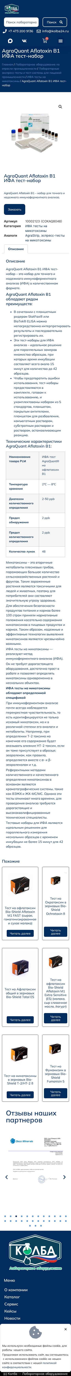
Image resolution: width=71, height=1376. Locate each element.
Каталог (12, 1296)
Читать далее (20, 933)
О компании (16, 1289)
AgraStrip (32, 235)
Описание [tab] (16, 249)
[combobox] (21, 22)
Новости (12, 1318)
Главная (7, 64)
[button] (60, 41)
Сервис (11, 1303)
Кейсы (10, 1311)
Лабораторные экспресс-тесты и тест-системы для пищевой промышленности (31, 73)
